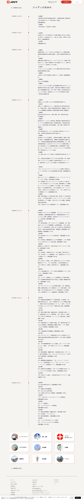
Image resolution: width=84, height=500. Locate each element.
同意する (78, 497)
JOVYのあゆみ (23, 447)
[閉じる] (82, 498)
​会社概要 (44, 447)
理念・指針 (44, 436)
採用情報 (13, 494)
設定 (72, 497)
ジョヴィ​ (67, 435)
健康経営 (21, 458)
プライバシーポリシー (29, 498)
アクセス (67, 458)
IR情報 (66, 447)
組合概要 (44, 458)
